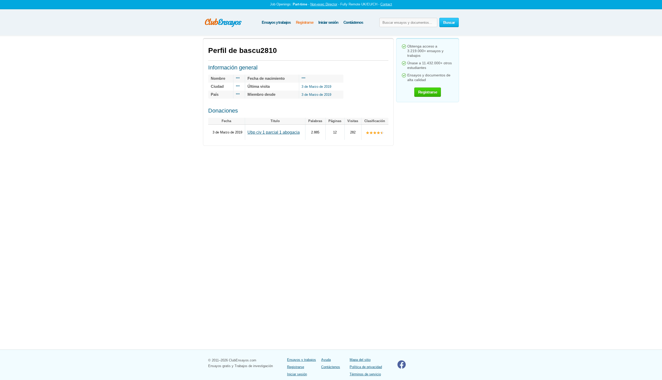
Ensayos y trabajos (276, 22)
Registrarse (304, 22)
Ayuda (326, 360)
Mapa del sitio (360, 360)
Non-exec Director (323, 4)
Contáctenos (353, 22)
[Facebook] (401, 367)
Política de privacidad (366, 367)
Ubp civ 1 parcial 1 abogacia (273, 132)
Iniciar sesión (328, 22)
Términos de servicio (365, 374)
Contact (386, 4)
